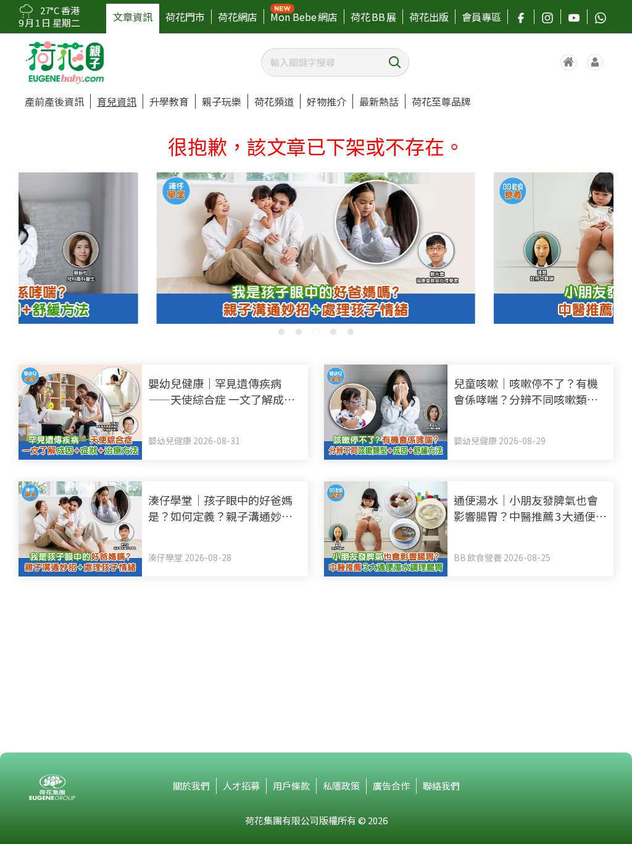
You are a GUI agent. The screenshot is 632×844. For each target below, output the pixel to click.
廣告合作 (391, 785)
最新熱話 (379, 101)
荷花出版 (429, 16)
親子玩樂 (221, 101)
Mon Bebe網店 (304, 16)
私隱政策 (341, 785)
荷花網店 (237, 16)
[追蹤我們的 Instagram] (547, 16)
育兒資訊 (116, 101)
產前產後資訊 (54, 101)
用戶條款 (291, 785)
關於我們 (191, 785)
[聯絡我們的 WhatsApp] (600, 16)
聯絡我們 (441, 785)
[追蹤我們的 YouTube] (574, 16)
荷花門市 (185, 16)
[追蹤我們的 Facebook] (521, 16)
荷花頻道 (274, 101)
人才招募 (241, 785)
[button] (281, 331)
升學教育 (169, 101)
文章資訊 (132, 16)
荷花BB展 (373, 16)
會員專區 (481, 16)
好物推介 (326, 101)
